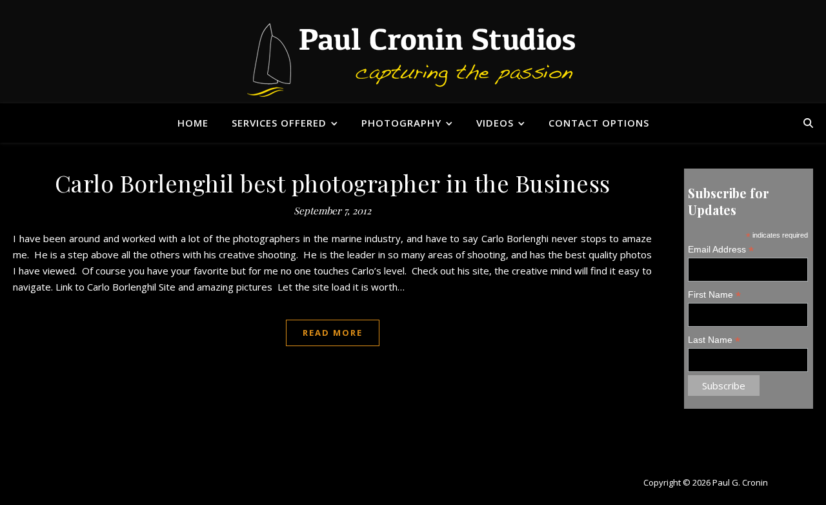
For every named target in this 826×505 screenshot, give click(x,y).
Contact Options (599, 122)
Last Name (714, 340)
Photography (401, 122)
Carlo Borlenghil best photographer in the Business (332, 182)
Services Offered (279, 122)
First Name (714, 295)
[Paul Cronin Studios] (413, 59)
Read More (333, 332)
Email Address (721, 249)
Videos (495, 122)
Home (192, 122)
